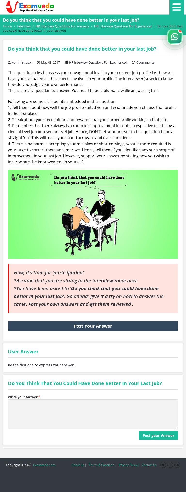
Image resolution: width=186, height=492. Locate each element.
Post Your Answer (93, 326)
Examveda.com (43, 465)
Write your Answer (24, 397)
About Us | (79, 465)
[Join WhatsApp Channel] (175, 37)
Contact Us (149, 465)
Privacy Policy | (129, 465)
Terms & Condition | (102, 465)
